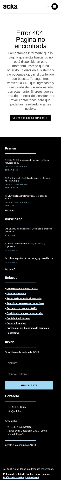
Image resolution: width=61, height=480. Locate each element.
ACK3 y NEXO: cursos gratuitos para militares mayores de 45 (27, 161)
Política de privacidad (38, 474)
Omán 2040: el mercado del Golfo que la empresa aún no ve (28, 230)
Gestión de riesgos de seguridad (25, 313)
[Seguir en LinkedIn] (7, 454)
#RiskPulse (13, 219)
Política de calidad (13, 474)
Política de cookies (13, 477)
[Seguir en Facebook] (27, 454)
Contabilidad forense (18, 318)
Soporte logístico (16, 323)
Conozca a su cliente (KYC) (22, 288)
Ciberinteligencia (16, 293)
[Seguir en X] (14, 454)
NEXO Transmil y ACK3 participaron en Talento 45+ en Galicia (27, 179)
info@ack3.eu (14, 411)
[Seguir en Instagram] (33, 454)
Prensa (10, 148)
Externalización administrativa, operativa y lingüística (25, 245)
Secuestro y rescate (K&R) (22, 308)
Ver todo (9, 210)
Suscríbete (29, 385)
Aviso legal (32, 477)
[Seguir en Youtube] (20, 454)
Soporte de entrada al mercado (24, 298)
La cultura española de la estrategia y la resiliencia (29, 258)
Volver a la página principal (28, 117)
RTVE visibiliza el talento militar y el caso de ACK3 (26, 197)
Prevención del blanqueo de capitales (28, 328)
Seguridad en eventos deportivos (25, 303)
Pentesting (13, 332)
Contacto (12, 396)
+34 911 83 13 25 (16, 407)
